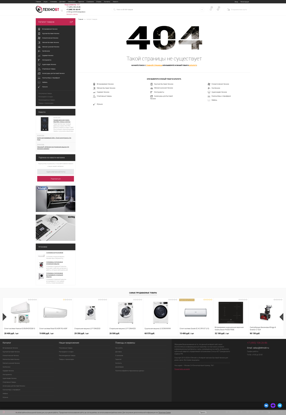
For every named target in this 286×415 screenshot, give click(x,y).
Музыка (100, 104)
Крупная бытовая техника (163, 84)
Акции (45, 1)
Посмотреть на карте (182, 369)
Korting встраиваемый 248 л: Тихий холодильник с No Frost (54, 138)
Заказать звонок (72, 14)
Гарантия (81, 1)
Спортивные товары (104, 96)
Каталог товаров (46, 22)
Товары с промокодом (45, 103)
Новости (115, 1)
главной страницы (154, 65)
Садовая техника (103, 92)
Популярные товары (45, 93)
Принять (203, 412)
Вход (236, 2)
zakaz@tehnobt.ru (261, 348)
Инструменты (159, 92)
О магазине (90, 1)
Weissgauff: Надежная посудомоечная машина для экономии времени (53, 147)
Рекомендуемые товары (46, 100)
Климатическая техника (220, 84)
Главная (38, 1)
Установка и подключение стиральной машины (54, 263)
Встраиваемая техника (105, 84)
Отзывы (98, 1)
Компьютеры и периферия (221, 96)
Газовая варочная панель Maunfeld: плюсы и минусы (61, 121)
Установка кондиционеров (54, 252)
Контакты (107, 1)
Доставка (62, 1)
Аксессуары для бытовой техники (161, 97)
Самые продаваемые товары (143, 293)
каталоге (193, 65)
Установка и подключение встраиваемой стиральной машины (54, 274)
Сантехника (216, 88)
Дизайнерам (119, 367)
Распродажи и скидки (45, 97)
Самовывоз (71, 1)
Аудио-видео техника (219, 92)
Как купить (119, 348)
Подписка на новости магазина (52, 158)
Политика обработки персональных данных (129, 371)
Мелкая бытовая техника (106, 88)
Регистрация (245, 2)
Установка (53, 1)
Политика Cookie (164, 412)
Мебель (214, 100)
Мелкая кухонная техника (163, 88)
